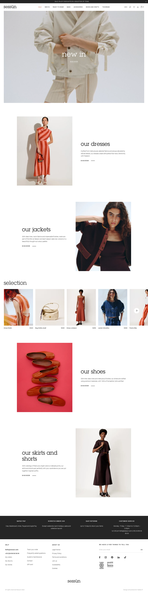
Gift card (30, 564)
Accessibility (56, 565)
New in (47, 7)
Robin (8, 328)
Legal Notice (56, 549)
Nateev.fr (140, 590)
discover (74, 61)
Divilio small (40, 328)
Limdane (72, 328)
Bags (68, 7)
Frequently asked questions (36, 553)
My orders (8, 557)
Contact (30, 561)
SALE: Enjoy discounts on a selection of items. (72, 1)
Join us (54, 561)
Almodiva (103, 328)
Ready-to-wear (58, 7)
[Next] (136, 310)
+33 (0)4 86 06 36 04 (12, 553)
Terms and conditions (59, 557)
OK (142, 549)
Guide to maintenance (34, 557)
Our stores (8, 565)
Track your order (32, 549)
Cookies (54, 568)
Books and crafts (92, 7)
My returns (8, 561)
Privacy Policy (56, 553)
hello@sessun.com (11, 549)
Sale (39, 7)
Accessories (78, 7)
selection (15, 283)
